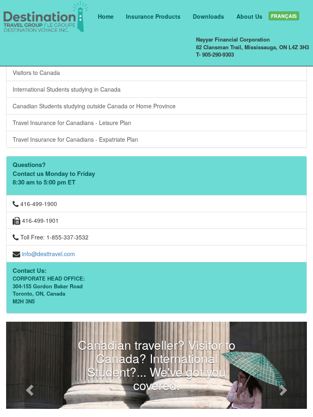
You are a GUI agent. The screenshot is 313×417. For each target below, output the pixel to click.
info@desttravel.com (48, 254)
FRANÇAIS (284, 16)
